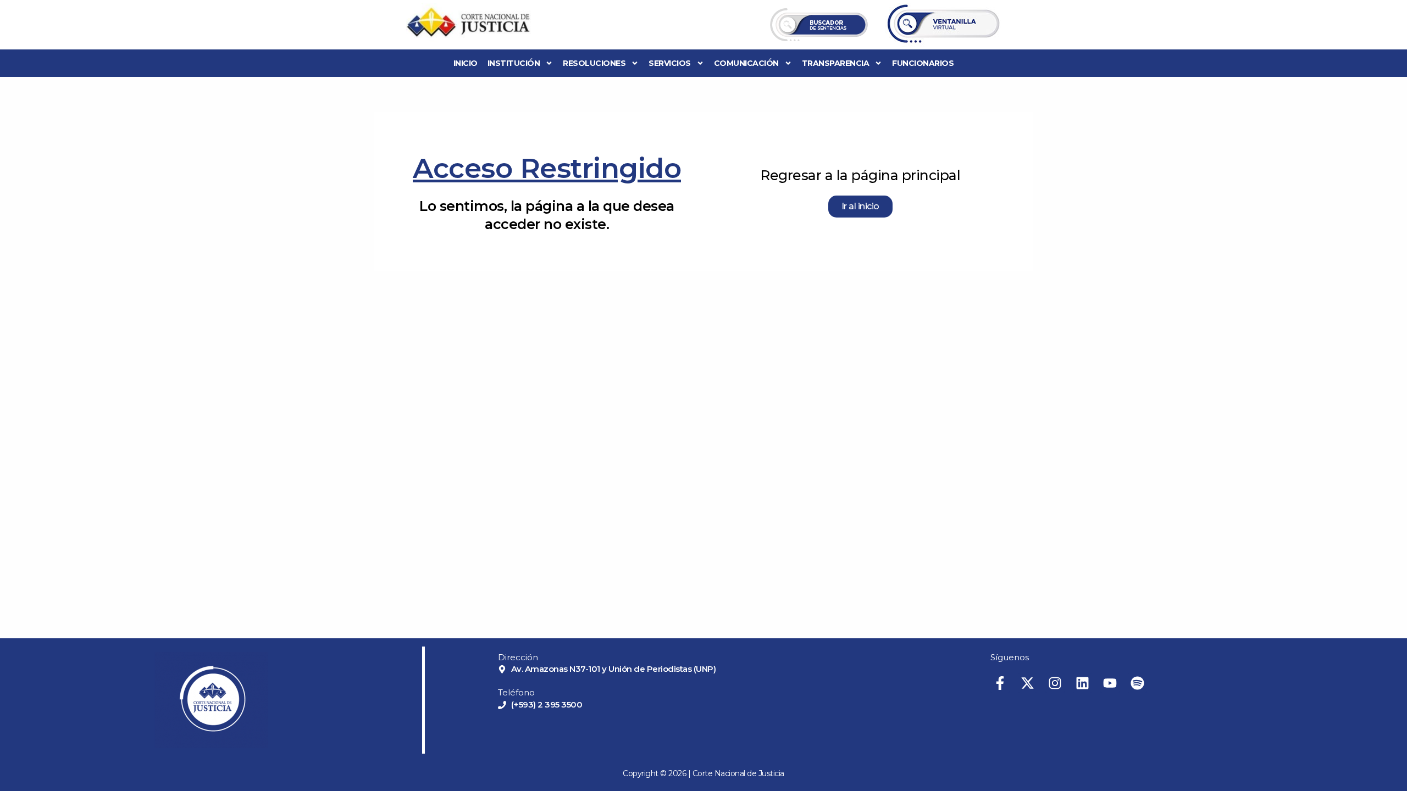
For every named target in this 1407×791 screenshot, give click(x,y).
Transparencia (835, 63)
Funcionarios (923, 63)
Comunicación (746, 63)
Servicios (670, 63)
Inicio (465, 63)
